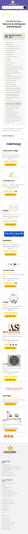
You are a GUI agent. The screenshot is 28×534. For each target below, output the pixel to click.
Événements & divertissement (8, 503)
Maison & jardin (5, 508)
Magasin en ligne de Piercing (13, 97)
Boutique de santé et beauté (13, 48)
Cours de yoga (10, 64)
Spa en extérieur (10, 110)
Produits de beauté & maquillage (14, 101)
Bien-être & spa (10, 44)
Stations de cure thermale (12, 112)
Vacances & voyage (6, 526)
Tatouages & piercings (12, 114)
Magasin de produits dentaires (13, 92)
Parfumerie (9, 99)
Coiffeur (8, 60)
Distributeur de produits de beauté (14, 66)
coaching (9, 58)
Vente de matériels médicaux (13, 116)
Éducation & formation (6, 499)
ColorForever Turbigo (10, 152)
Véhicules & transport (6, 528)
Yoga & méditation (11, 122)
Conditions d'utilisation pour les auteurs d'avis (11, 468)
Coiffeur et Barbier (11, 62)
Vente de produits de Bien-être (13, 120)
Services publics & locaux (7, 495)
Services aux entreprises (7, 524)
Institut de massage (11, 84)
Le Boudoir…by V (9, 181)
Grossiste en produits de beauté (14, 78)
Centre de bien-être (11, 50)
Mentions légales (5, 470)
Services (4, 522)
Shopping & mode (6, 510)
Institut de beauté (11, 82)
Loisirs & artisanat (6, 505)
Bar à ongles (9, 42)
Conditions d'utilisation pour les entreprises (11, 466)
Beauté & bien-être (6, 489)
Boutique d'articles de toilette (13, 46)
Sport (3, 512)
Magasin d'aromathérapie (12, 86)
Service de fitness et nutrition (13, 105)
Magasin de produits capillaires (13, 88)
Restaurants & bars (6, 518)
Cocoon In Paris (8, 271)
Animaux (4, 485)
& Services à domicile (10, 522)
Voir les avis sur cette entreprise (11, 156)
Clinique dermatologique (12, 56)
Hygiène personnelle (11, 80)
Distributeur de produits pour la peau (15, 68)
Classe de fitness (10, 54)
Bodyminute (8, 241)
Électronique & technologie (7, 501)
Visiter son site (10, 164)
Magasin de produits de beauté (14, 90)
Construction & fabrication (7, 491)
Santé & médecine (6, 520)
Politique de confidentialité (7, 473)
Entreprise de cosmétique (12, 70)
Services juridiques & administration (9, 493)
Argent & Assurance (6, 487)
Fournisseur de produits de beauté (14, 76)
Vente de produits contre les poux (14, 118)
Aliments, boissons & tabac (8, 483)
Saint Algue (11, 397)
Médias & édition (5, 515)
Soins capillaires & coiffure (13, 107)
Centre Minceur (10, 52)
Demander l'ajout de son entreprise (9, 475)
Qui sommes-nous (6, 464)
